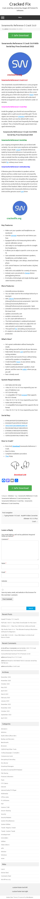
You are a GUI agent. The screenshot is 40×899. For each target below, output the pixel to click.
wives (2, 858)
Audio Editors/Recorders (8, 735)
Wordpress (29, 897)
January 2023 (5, 701)
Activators (4, 729)
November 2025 (6, 680)
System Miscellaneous (8, 821)
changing (21, 116)
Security (3, 814)
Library (11, 299)
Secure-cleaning (6, 810)
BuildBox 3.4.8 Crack (13, 666)
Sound (18, 150)
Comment (5, 539)
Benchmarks (5, 742)
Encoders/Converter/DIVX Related (11, 769)
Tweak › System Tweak (8, 831)
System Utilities (5, 824)
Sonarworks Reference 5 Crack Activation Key (16, 498)
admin (6, 29)
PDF (2, 803)
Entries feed (5, 872)
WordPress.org (5, 879)
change (27, 273)
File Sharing (4, 773)
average (13, 235)
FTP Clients (4, 783)
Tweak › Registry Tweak (8, 827)
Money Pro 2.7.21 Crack (14, 657)
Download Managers (7, 766)
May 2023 (4, 687)
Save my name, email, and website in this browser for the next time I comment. (18, 594)
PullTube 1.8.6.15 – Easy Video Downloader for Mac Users (18, 622)
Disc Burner (4, 763)
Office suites (5, 797)
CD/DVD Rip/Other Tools (8, 749)
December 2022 (6, 704)
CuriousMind (5, 654)
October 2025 (5, 684)
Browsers (4, 746)
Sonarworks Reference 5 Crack (27, 496)
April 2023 (4, 690)
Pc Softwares (5, 800)
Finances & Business (7, 776)
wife (2, 848)
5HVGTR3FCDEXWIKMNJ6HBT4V (16, 425)
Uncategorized (5, 834)
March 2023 (4, 694)
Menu (20, 17)
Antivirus (3, 732)
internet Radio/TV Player (8, 790)
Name (3, 563)
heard (31, 95)
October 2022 (5, 711)
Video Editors (5, 844)
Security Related (6, 817)
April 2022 (4, 718)
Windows (11, 496)
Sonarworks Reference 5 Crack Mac (13, 501)
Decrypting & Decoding (8, 759)
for (8, 162)
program (24, 395)
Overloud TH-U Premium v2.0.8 (20, 654)
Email (3, 572)
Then (7, 456)
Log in (3, 869)
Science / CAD (5, 807)
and (21, 352)
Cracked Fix (20, 4)
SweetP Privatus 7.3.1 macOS (10, 619)
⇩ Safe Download (20, 35)
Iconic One (9, 897)
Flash (2, 780)
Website (4, 581)
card (22, 191)
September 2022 (6, 714)
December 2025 (6, 677)
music (18, 362)
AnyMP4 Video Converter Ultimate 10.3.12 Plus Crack (29, 518)
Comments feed (6, 876)
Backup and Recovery (7, 739)
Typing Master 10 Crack (11, 515)
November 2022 (6, 708)
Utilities (3, 841)
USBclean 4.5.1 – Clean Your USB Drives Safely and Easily (18, 626)
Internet (3, 786)
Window (3, 851)
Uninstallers (4, 838)
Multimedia (4, 793)
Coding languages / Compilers (10, 752)
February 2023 (5, 697)
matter (25, 369)
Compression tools (7, 756)
